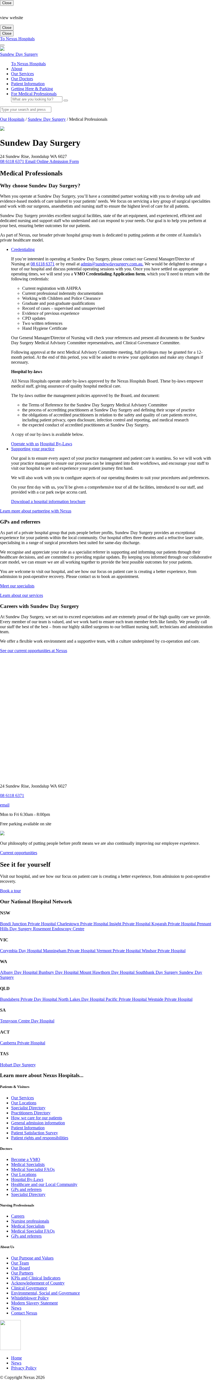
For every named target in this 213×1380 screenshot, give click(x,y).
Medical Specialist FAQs (33, 1169)
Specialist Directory (28, 1107)
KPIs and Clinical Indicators (35, 1278)
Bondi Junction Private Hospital (28, 923)
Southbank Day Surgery (157, 972)
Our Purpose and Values (32, 1258)
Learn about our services (21, 595)
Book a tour (10, 890)
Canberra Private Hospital (22, 1042)
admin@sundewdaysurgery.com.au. (112, 264)
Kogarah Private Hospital (174, 923)
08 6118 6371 (43, 264)
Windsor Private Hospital (164, 950)
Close (6, 3)
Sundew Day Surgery (47, 119)
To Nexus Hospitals (17, 38)
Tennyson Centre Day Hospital (27, 1021)
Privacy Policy (24, 1368)
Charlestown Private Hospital (83, 923)
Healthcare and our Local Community (44, 1184)
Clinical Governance (29, 1288)
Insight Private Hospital (130, 923)
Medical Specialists (28, 1164)
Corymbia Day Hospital (21, 950)
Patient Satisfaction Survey (34, 1132)
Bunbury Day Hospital (59, 972)
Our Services (22, 73)
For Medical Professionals (34, 93)
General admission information (38, 1122)
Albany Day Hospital (19, 972)
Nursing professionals (30, 1221)
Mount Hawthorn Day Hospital (108, 972)
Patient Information (28, 83)
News (16, 1308)
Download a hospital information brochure (48, 501)
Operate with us (25, 443)
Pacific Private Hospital (127, 999)
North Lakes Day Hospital (82, 999)
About (16, 68)
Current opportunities (18, 852)
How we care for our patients (36, 1117)
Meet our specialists (17, 586)
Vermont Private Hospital (119, 950)
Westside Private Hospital (170, 999)
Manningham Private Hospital (70, 950)
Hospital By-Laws (56, 443)
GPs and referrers (26, 1189)
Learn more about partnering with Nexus (35, 511)
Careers (17, 1216)
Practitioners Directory (30, 1112)
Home (16, 1358)
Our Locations (23, 1102)
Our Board (20, 1268)
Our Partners (22, 1273)
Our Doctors (22, 78)
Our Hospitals (12, 119)
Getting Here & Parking (32, 88)
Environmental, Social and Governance (45, 1293)
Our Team (20, 1263)
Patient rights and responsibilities (39, 1137)
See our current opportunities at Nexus (33, 650)
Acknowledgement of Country (38, 1283)
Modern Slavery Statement (34, 1303)
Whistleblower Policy (30, 1298)
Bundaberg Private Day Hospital (29, 999)
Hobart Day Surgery (18, 1064)
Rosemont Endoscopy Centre (58, 928)
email (4, 805)
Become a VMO (25, 1159)
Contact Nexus (24, 1313)
